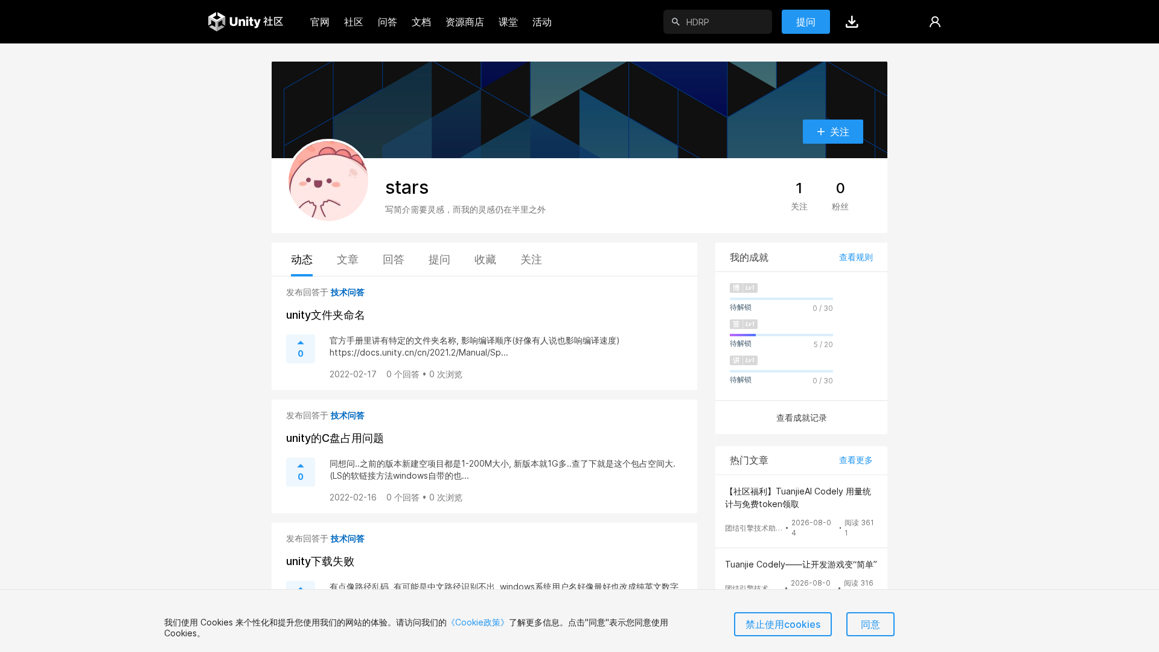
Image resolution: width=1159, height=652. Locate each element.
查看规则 (856, 257)
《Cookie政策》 (478, 622)
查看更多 (856, 460)
